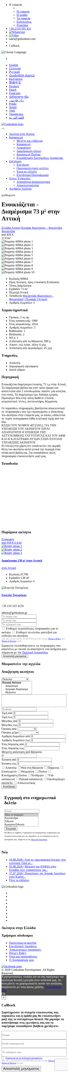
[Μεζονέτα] (17, 692)
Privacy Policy (54, 639)
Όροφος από (9, 728)
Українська (16, 114)
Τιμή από (7, 713)
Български (15, 79)
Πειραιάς (26, 227)
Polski (12, 103)
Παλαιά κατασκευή (30, 779)
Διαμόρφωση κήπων (29, 151)
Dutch (12, 89)
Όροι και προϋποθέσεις (23, 956)
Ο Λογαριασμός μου (21, 960)
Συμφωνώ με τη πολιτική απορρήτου (23, 1057)
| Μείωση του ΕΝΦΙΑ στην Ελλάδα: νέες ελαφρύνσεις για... (32, 868)
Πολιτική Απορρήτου (35, 652)
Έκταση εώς (9, 763)
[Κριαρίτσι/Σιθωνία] (21, 824)
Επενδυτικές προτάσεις (23, 946)
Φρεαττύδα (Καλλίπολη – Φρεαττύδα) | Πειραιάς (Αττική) (31, 297)
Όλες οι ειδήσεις (19, 880)
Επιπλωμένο (9, 771)
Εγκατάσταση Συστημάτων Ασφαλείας (40, 158)
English (13, 65)
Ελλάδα (7, 227)
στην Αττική (9, 568)
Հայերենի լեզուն (22, 75)
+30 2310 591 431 (20, 28)
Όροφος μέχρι (10, 732)
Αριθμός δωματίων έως (16, 740)
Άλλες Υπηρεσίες (19, 178)
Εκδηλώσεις (24, 21)
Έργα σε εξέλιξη (27, 171)
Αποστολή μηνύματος (14, 656)
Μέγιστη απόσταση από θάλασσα (22, 752)
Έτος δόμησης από (13, 744)
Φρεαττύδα (8, 231)
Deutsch (14, 86)
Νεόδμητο (37, 775)
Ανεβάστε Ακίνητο (20, 188)
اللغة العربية (16, 117)
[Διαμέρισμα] (17, 686)
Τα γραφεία (23, 18)
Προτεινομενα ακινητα (22, 942)
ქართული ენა (19, 96)
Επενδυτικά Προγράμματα (33, 175)
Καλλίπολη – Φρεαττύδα (47, 227)
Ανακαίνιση (24, 147)
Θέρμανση (27, 771)
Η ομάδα (22, 15)
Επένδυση (15, 161)
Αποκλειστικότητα (28, 185)
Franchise (22, 25)
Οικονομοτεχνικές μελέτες (33, 168)
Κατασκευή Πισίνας (29, 154)
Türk (12, 110)
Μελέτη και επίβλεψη (30, 140)
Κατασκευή (16, 137)
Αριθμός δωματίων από (16, 736)
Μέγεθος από (10, 721)
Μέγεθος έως (10, 725)
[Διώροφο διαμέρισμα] (17, 689)
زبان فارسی (16, 100)
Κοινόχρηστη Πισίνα (14, 775)
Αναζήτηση (9, 786)
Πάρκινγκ (53, 767)
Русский (14, 71)
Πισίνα (43, 771)
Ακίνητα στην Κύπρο (22, 134)
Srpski (13, 107)
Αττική (16, 227)
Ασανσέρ (11, 767)
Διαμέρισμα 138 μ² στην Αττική (22, 560)
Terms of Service (9, 641)
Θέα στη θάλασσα (32, 767)
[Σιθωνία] (21, 821)
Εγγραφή (11, 828)
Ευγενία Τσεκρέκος (14, 595)
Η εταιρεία (23, 11)
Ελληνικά (15, 68)
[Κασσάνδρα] (21, 818)
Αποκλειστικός (26, 783)
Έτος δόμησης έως (13, 748)
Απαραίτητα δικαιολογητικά (33, 181)
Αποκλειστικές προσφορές (25, 949)
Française (14, 93)
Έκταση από (9, 759)
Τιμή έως (7, 717)
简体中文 (15, 82)
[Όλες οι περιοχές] (21, 815)
